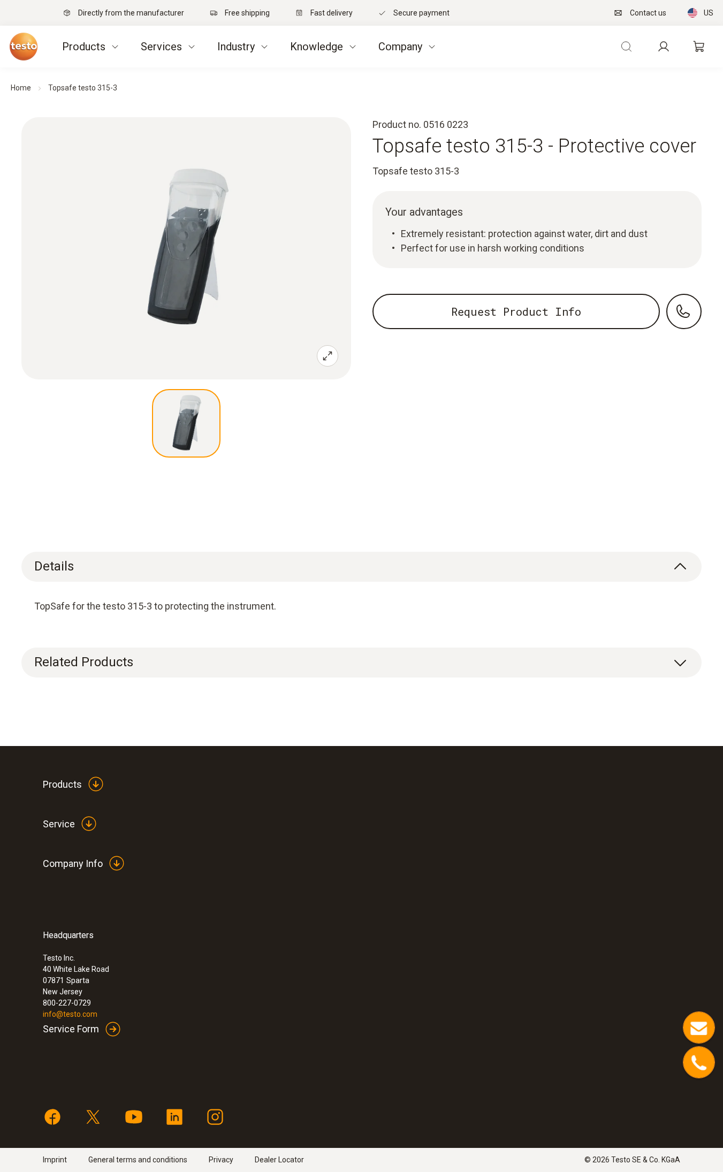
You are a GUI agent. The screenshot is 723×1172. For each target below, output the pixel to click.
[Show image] (186, 423)
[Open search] (626, 46)
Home (21, 87)
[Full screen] (327, 356)
